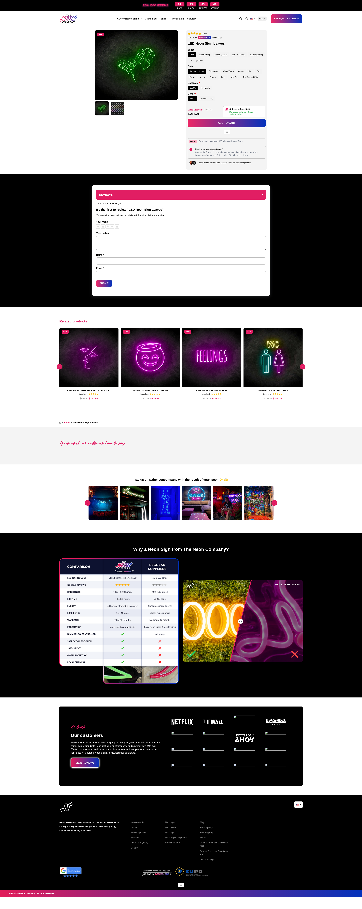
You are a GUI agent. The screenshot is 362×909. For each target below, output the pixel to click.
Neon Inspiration (138, 832)
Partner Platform (172, 842)
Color (191, 66)
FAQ (202, 822)
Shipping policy (207, 832)
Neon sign (169, 822)
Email (100, 268)
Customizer (151, 19)
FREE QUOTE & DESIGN (286, 18)
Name (100, 255)
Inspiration (178, 19)
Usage (192, 94)
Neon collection (138, 822)
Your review (103, 233)
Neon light (169, 832)
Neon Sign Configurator (176, 837)
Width (191, 50)
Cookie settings (207, 859)
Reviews (135, 837)
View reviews (85, 762)
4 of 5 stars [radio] (112, 226)
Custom (134, 827)
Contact (134, 848)
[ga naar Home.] (60, 422)
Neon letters (170, 827)
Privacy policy (206, 827)
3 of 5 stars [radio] (107, 226)
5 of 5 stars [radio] (117, 226)
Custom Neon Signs (128, 19)
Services (192, 19)
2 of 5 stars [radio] (103, 226)
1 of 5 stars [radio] (98, 226)
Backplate (194, 83)
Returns (203, 837)
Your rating (102, 222)
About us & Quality (139, 842)
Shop (163, 19)
